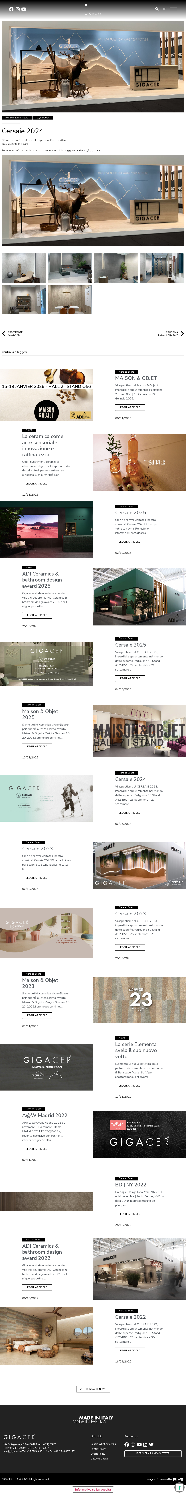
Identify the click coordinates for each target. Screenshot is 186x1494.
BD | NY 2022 (131, 1184)
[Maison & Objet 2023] (139, 1000)
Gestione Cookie (99, 1458)
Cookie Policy (98, 1453)
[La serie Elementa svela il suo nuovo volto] (46, 1067)
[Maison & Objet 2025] (139, 731)
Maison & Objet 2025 (40, 714)
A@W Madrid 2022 (45, 1115)
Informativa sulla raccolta (93, 1489)
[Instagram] (17, 9)
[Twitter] (151, 1444)
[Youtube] (23, 9)
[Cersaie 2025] (46, 529)
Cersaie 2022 (130, 1317)
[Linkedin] (145, 1444)
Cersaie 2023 (37, 848)
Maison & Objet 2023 (40, 983)
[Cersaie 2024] (46, 798)
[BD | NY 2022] (46, 1202)
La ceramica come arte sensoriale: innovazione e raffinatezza (42, 445)
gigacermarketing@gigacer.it (83, 150)
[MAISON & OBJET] (46, 395)
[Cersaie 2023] (139, 865)
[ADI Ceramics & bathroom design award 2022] (139, 1269)
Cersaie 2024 (130, 779)
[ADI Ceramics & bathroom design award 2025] (139, 597)
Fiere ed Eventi (13, 117)
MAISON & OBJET (136, 378)
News (25, 117)
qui (10, 144)
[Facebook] (11, 9)
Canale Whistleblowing (103, 1444)
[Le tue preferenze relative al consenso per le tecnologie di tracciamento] (179, 1487)
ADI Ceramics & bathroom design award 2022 (42, 1252)
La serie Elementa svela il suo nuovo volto (136, 1050)
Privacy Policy (98, 1449)
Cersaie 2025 (130, 512)
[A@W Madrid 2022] (139, 1134)
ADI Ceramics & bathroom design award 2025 (42, 579)
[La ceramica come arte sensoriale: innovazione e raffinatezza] (139, 462)
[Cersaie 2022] (46, 1336)
